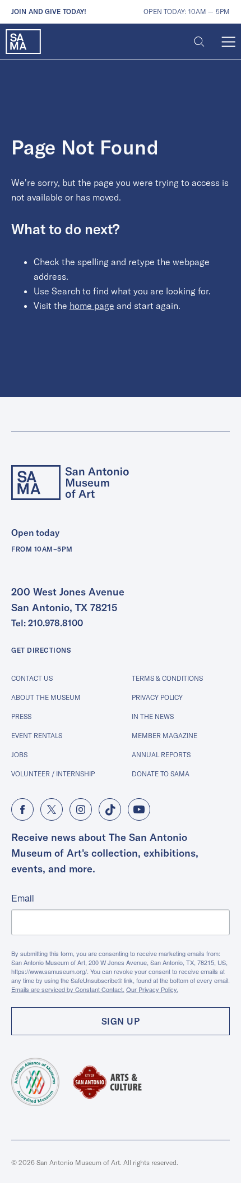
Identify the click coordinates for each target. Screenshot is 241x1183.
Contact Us (32, 678)
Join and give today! (48, 11)
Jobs (19, 754)
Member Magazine (164, 735)
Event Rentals (36, 735)
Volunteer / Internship (53, 774)
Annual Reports (161, 754)
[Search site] (199, 42)
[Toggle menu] (228, 42)
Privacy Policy (157, 697)
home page (91, 305)
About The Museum (46, 697)
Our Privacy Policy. (152, 989)
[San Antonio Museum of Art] (23, 41)
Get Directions (41, 650)
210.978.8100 (55, 623)
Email (22, 898)
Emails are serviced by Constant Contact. (67, 989)
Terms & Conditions (167, 678)
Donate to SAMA (160, 774)
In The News (153, 716)
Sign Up (120, 1021)
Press (21, 716)
